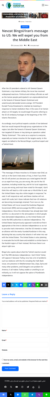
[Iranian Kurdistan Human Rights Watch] (15, 5)
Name (4, 330)
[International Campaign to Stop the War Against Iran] (25, 15)
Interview (28, 22)
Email (4, 340)
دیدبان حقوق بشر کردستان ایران (19, 381)
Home (22, 22)
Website (4, 350)
